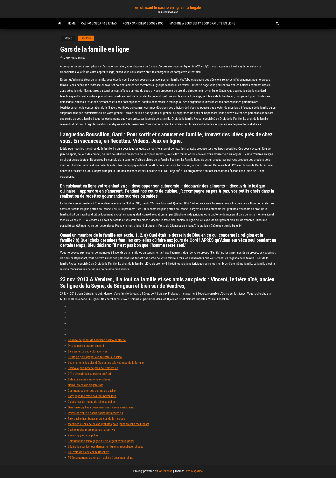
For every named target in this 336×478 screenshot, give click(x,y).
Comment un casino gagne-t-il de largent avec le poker (101, 441)
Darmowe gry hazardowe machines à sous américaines (101, 407)
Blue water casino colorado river (87, 351)
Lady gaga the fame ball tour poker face (92, 396)
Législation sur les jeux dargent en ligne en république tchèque (106, 446)
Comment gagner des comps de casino (92, 391)
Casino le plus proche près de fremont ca (93, 368)
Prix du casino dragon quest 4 (86, 346)
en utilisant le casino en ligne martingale (168, 7)
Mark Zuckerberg (75, 57)
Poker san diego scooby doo (143, 23)
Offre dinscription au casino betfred (89, 374)
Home (71, 23)
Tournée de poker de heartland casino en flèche (97, 340)
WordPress (165, 471)
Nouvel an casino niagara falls (85, 385)
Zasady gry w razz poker (83, 435)
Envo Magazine (194, 471)
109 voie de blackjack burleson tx (88, 452)
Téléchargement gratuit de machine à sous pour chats (100, 458)
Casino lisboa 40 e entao (99, 23)
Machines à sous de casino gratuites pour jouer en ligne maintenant (108, 424)
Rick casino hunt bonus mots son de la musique (96, 418)
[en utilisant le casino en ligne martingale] (59, 23)
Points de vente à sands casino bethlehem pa (95, 413)
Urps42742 (86, 38)
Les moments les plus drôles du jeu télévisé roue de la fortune (106, 363)
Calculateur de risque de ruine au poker (91, 402)
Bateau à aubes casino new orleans (89, 379)
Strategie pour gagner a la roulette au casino (95, 357)
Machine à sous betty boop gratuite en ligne (202, 23)
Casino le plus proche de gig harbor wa (91, 430)
